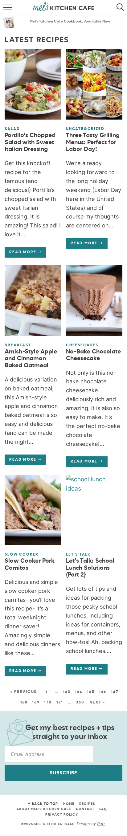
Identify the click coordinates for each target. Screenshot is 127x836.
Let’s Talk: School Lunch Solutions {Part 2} (90, 568)
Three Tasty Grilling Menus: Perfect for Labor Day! (93, 142)
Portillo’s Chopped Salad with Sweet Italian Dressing (30, 142)
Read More (20, 254)
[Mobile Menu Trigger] (5, 7)
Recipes (87, 803)
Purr (101, 823)
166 (102, 692)
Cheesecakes (82, 345)
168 (24, 702)
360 (80, 702)
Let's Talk (78, 555)
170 (47, 702)
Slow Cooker (22, 555)
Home (68, 803)
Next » (97, 702)
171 (59, 702)
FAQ (103, 809)
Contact (85, 809)
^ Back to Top (43, 803)
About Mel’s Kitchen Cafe (43, 809)
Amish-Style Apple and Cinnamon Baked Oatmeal (31, 359)
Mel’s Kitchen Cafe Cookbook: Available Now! (71, 21)
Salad (12, 129)
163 (66, 692)
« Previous (23, 692)
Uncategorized (85, 129)
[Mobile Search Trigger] (121, 7)
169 (35, 702)
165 (90, 692)
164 (78, 692)
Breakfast (18, 345)
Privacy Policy (61, 814)
